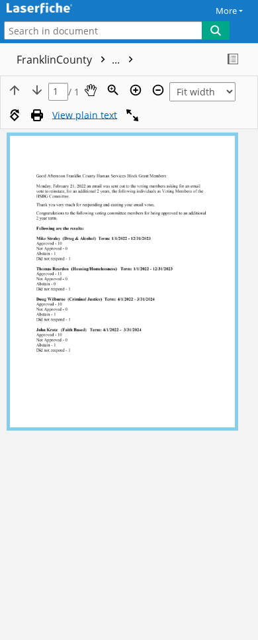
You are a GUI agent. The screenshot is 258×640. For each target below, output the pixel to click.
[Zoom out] (158, 90)
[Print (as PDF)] (37, 115)
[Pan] (90, 90)
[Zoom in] (135, 90)
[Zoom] (113, 90)
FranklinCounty (69, 59)
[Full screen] (132, 115)
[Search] (216, 30)
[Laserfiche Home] (56, 9)
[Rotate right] (14, 115)
